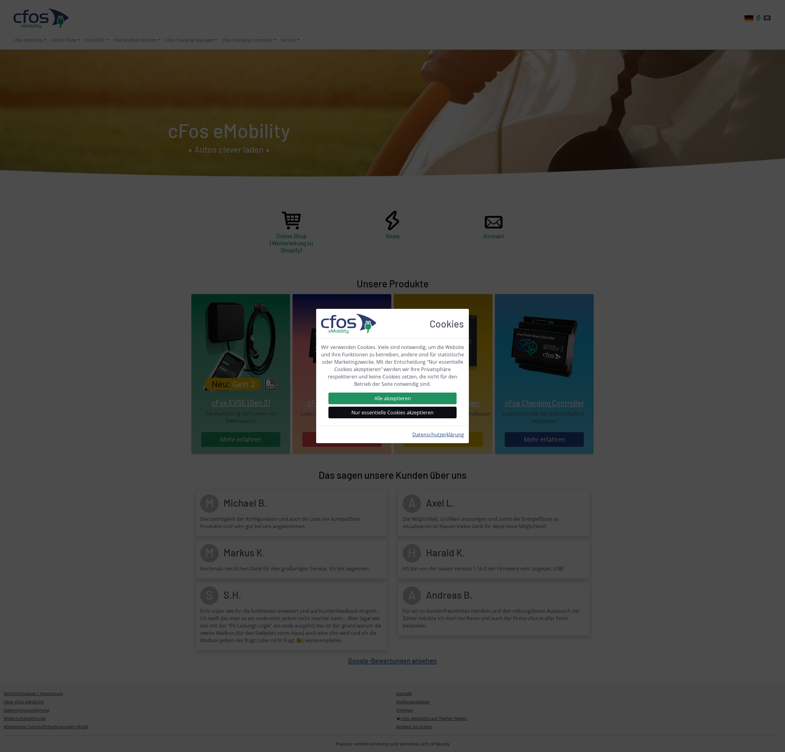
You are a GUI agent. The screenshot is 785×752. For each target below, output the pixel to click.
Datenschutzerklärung (438, 434)
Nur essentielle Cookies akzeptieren (392, 412)
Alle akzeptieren (392, 398)
